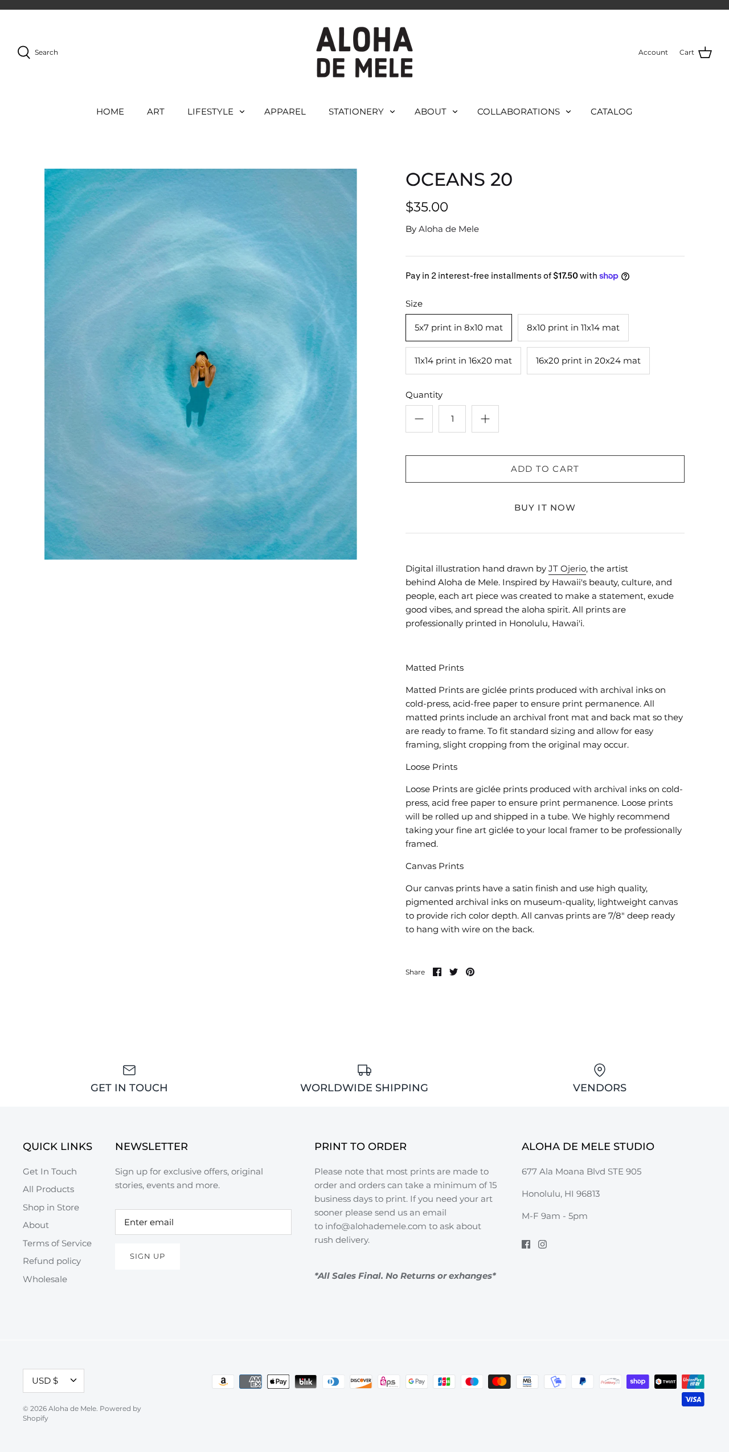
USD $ (45, 1380)
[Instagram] (542, 1244)
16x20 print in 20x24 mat (588, 360)
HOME (110, 111)
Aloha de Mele (449, 228)
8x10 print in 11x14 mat (573, 327)
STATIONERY (356, 111)
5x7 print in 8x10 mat (459, 327)
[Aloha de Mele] (364, 52)
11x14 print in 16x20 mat (463, 360)
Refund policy (52, 1260)
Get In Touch (50, 1171)
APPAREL (285, 111)
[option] (200, 364)
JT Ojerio (567, 568)
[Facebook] (526, 1244)
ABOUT (431, 111)
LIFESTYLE (210, 111)
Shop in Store (51, 1207)
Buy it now (545, 507)
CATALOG (612, 111)
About (36, 1224)
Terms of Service (57, 1243)
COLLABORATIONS (518, 111)
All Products (48, 1189)
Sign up (147, 1256)
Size (414, 303)
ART (156, 111)
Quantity (424, 394)
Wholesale (45, 1279)
